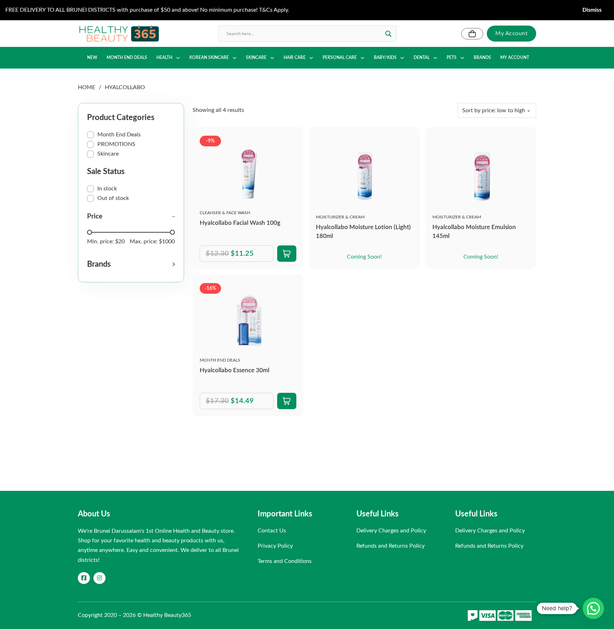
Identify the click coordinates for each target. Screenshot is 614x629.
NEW (92, 57)
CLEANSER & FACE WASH (225, 213)
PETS (452, 57)
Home (86, 87)
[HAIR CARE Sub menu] (311, 58)
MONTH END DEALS (127, 57)
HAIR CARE (295, 57)
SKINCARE (256, 57)
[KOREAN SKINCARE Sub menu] (234, 58)
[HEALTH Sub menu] (178, 58)
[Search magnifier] (388, 34)
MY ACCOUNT (514, 57)
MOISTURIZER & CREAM (340, 217)
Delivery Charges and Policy (391, 530)
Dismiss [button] (592, 10)
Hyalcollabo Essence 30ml (234, 370)
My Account (511, 33)
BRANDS (482, 57)
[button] (131, 264)
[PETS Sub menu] (462, 58)
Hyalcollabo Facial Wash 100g (240, 223)
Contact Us (272, 530)
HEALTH (164, 57)
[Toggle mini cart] (472, 33)
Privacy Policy (275, 546)
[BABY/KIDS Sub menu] (402, 58)
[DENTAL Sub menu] (435, 58)
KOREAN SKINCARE (209, 57)
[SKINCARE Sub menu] (272, 58)
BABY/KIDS (385, 57)
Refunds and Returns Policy (390, 546)
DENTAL (422, 57)
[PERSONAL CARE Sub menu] (362, 58)
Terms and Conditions (285, 561)
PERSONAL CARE (340, 57)
